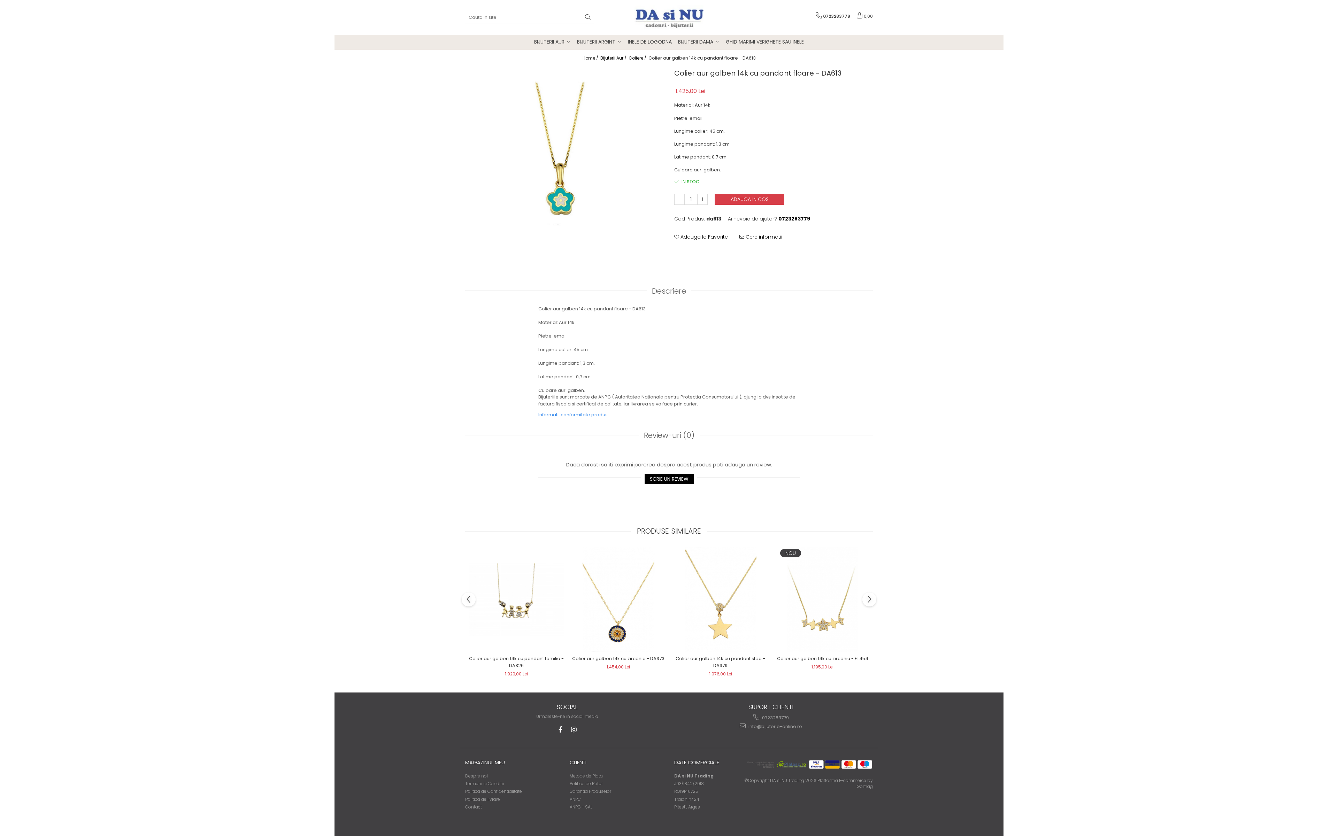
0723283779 (775, 717)
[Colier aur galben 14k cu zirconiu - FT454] (822, 599)
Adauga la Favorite (703, 236)
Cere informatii (763, 236)
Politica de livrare (482, 799)
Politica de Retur (586, 784)
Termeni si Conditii (484, 784)
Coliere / (638, 58)
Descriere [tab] (669, 291)
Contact (473, 807)
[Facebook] (560, 729)
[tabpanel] (564, 164)
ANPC (575, 799)
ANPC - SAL (581, 807)
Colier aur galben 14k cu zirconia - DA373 (618, 658)
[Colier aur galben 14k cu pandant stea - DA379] (720, 599)
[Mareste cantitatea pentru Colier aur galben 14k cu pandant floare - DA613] (702, 199)
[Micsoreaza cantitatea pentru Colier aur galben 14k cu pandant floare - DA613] (679, 199)
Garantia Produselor (590, 791)
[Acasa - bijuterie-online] (669, 17)
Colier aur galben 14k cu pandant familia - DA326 (516, 662)
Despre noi (476, 776)
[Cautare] (588, 17)
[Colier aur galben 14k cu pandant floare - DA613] (564, 164)
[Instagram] (574, 729)
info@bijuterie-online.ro (774, 726)
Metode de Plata (586, 776)
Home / (591, 58)
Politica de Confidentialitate (493, 791)
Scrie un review (669, 478)
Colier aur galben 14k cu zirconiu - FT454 (822, 658)
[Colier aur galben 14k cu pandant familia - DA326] (516, 599)
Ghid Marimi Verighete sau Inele (765, 41)
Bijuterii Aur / (614, 58)
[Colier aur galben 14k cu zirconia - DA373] (618, 599)
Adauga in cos (750, 199)
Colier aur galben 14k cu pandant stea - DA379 (720, 662)
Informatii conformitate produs (573, 414)
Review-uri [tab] (669, 435)
